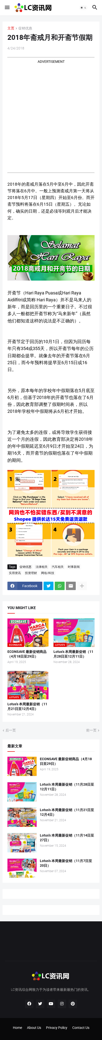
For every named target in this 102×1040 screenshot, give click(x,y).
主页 (10, 28)
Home (17, 1028)
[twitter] (40, 1004)
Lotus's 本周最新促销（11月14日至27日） (67, 837)
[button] (7, 7)
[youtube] (51, 1004)
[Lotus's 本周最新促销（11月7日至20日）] (22, 868)
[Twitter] (48, 586)
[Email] (71, 586)
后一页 (10, 730)
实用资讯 (15, 573)
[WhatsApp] (60, 586)
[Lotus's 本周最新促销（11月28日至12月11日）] (22, 791)
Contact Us (80, 1028)
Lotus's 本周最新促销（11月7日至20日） (66, 863)
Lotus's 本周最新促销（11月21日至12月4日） (27, 706)
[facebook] (29, 1004)
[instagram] (62, 1004)
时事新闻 (74, 567)
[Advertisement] (51, 115)
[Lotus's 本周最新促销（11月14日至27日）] (22, 842)
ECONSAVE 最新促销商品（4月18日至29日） (27, 654)
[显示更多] (82, 586)
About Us (34, 1028)
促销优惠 (25, 28)
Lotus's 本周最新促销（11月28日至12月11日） (73, 654)
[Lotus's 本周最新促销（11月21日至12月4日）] (22, 817)
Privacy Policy (56, 1028)
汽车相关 (58, 567)
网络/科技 (47, 573)
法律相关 (42, 567)
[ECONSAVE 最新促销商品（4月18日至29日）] (22, 766)
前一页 (91, 730)
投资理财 (31, 573)
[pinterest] (73, 1004)
